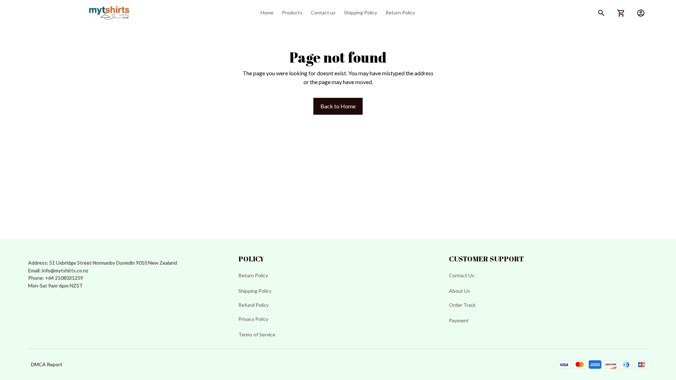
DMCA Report (46, 364)
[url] (65, 270)
